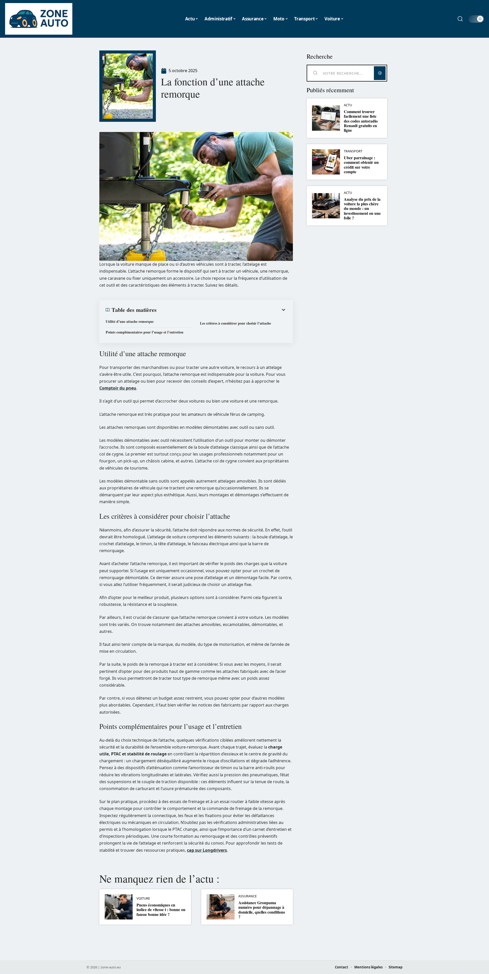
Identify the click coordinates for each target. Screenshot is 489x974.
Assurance (247, 896)
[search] (460, 19)
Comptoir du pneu (117, 388)
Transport (353, 151)
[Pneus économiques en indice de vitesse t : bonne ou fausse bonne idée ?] (119, 906)
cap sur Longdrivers (207, 850)
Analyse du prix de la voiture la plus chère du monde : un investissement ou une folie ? (362, 208)
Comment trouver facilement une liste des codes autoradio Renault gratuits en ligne (361, 121)
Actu (348, 105)
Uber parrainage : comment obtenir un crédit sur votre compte (361, 165)
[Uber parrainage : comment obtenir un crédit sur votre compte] (326, 162)
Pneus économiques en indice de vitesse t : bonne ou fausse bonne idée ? (161, 909)
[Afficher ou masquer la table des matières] (222, 310)
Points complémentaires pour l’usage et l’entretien (144, 332)
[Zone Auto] (38, 19)
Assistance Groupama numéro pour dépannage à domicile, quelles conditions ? (261, 909)
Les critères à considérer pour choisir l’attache (235, 323)
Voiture (143, 898)
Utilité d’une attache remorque (130, 321)
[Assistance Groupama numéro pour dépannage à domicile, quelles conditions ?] (221, 906)
